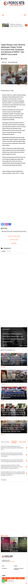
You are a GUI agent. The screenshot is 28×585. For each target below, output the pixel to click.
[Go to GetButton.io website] (3, 583)
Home (3, 566)
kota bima (8, 578)
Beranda (14, 243)
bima (3, 578)
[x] (1, 546)
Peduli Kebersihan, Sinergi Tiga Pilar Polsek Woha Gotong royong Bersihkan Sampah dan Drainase (17, 24)
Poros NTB (12, 561)
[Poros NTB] (14, 5)
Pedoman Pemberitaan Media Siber (18, 569)
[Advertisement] (14, 35)
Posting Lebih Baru (14, 236)
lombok (17, 578)
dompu (13, 578)
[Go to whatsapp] (3, 581)
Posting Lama (14, 239)
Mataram (22, 578)
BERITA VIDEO (4, 536)
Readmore (3, 367)
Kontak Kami (4, 568)
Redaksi (15, 566)
